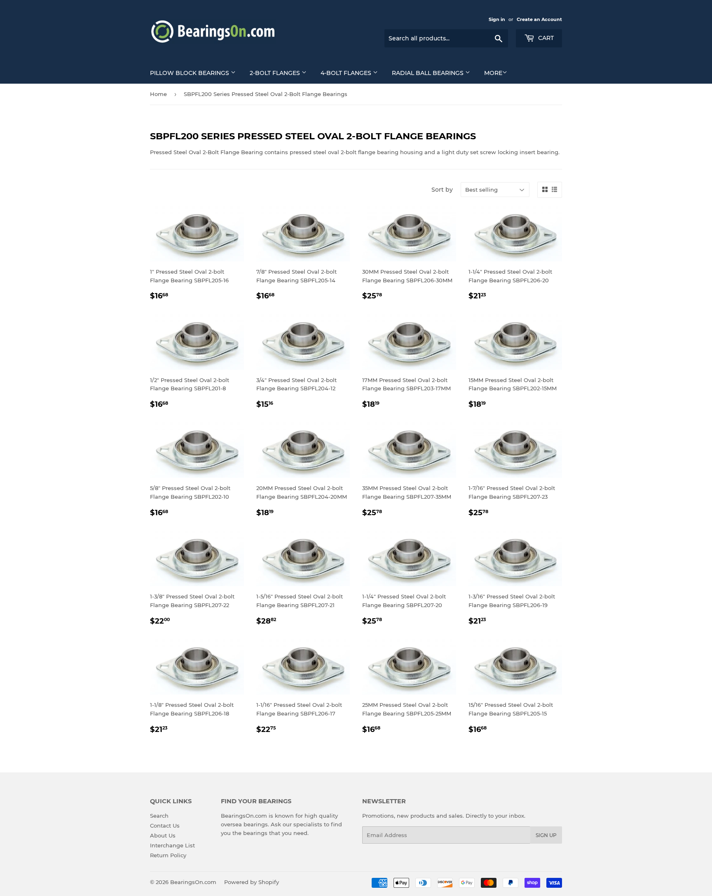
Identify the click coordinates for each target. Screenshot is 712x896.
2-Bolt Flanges (276, 73)
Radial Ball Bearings (428, 73)
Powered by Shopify (251, 882)
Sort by (442, 189)
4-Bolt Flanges (347, 73)
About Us (163, 835)
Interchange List (172, 845)
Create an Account (539, 19)
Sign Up (546, 835)
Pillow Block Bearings (190, 73)
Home (158, 94)
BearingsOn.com (193, 882)
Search (159, 815)
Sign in (497, 19)
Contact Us (165, 825)
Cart (545, 38)
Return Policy (168, 855)
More (493, 73)
